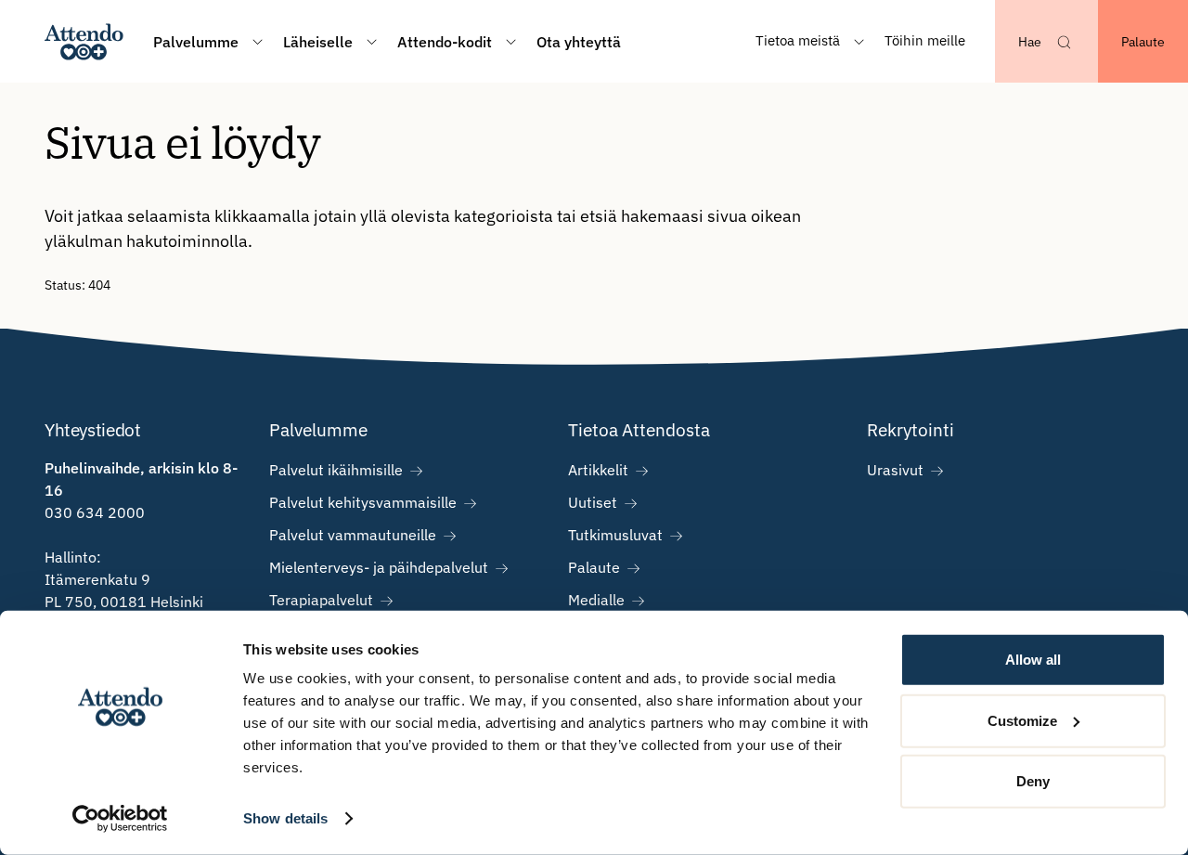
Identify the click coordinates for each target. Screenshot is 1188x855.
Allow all (1033, 659)
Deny (1033, 781)
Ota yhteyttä (578, 41)
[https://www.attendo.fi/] (84, 41)
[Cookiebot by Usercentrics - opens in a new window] (120, 819)
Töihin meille (925, 40)
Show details (285, 818)
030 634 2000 (95, 512)
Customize (1022, 720)
